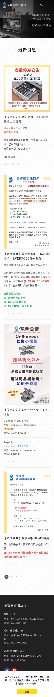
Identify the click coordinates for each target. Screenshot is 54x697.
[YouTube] (15, 670)
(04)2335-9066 (19, 643)
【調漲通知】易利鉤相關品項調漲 (26, 538)
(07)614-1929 (18, 660)
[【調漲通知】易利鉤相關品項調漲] (27, 502)
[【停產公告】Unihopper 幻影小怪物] (27, 364)
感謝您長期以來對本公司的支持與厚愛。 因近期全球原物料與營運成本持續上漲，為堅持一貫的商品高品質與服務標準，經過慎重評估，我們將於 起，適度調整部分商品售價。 (27, 285)
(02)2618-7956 (19, 623)
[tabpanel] (27, 19)
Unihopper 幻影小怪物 (16, 421)
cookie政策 (30, 683)
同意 (27, 692)
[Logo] (14, 4)
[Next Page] (31, 577)
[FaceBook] (7, 670)
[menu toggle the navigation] (49, 5)
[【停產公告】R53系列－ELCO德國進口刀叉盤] (27, 88)
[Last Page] (36, 577)
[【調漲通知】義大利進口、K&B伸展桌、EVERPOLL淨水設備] (27, 211)
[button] (41, 5)
